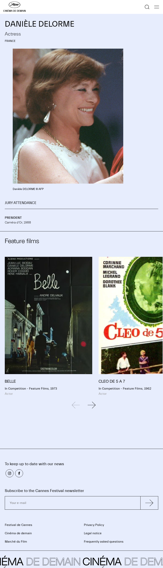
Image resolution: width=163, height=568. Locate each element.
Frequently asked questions (103, 541)
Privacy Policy (94, 525)
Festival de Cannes (18, 525)
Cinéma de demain (18, 533)
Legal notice (93, 533)
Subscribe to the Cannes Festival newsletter (44, 490)
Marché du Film (16, 541)
